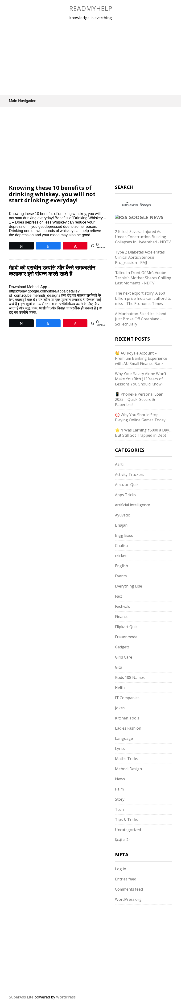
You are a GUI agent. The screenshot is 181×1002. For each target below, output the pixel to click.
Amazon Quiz (126, 484)
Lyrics (120, 748)
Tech (119, 809)
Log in (120, 868)
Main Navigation (22, 101)
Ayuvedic (122, 515)
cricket (121, 555)
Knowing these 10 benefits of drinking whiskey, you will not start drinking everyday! (52, 194)
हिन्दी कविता (123, 839)
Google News (145, 217)
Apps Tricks (125, 494)
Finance (121, 616)
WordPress (66, 997)
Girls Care (123, 657)
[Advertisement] (90, 58)
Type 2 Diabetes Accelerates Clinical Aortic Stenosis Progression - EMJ (140, 257)
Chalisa (121, 545)
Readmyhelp (90, 8)
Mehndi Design (128, 768)
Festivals (122, 606)
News (120, 779)
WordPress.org (128, 899)
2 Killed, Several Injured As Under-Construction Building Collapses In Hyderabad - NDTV (143, 237)
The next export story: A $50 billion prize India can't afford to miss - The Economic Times (143, 298)
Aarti (119, 464)
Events (121, 576)
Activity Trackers (129, 474)
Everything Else (128, 586)
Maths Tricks (126, 758)
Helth (120, 687)
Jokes (120, 707)
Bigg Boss (124, 535)
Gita (118, 667)
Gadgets (122, 647)
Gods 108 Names (130, 677)
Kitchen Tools (127, 718)
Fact (118, 596)
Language (124, 738)
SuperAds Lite (21, 997)
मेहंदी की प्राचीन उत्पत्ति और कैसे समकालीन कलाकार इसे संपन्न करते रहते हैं (52, 270)
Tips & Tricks (126, 819)
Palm (119, 789)
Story (119, 799)
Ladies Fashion (128, 728)
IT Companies (127, 697)
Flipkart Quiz (126, 626)
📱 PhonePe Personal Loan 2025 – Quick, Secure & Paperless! (139, 399)
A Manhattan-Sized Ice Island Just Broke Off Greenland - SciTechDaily (140, 319)
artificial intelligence (132, 504)
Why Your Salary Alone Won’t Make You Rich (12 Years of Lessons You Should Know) (140, 379)
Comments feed (129, 889)
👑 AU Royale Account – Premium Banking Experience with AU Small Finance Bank (141, 358)
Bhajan (121, 525)
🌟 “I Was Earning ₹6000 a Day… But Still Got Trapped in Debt (143, 432)
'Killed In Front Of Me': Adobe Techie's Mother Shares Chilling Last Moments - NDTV (143, 278)
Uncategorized (128, 829)
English (121, 565)
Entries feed (125, 879)
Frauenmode (126, 636)
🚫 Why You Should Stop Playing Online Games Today (140, 417)
